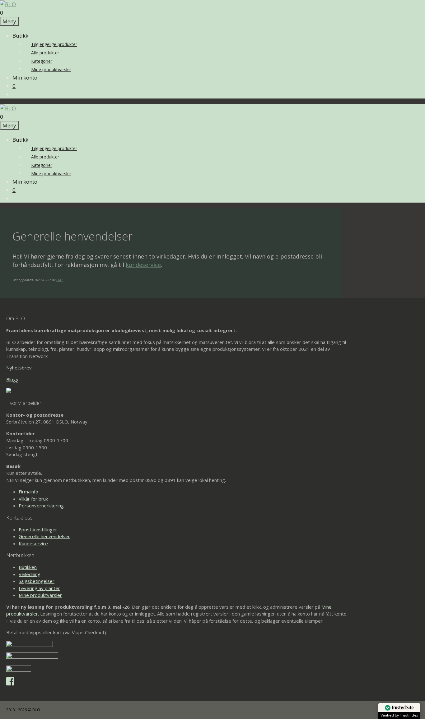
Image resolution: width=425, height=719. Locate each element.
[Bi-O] (8, 4)
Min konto (24, 77)
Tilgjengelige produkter (54, 44)
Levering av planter (39, 588)
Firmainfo (28, 491)
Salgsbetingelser (36, 581)
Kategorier (41, 61)
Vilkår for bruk (33, 499)
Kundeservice (33, 543)
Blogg (12, 379)
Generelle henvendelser (44, 536)
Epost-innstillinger (38, 529)
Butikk (20, 35)
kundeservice (143, 264)
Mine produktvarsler (51, 69)
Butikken (28, 567)
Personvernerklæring (41, 505)
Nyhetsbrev (19, 367)
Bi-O (59, 279)
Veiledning (29, 574)
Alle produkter (45, 53)
